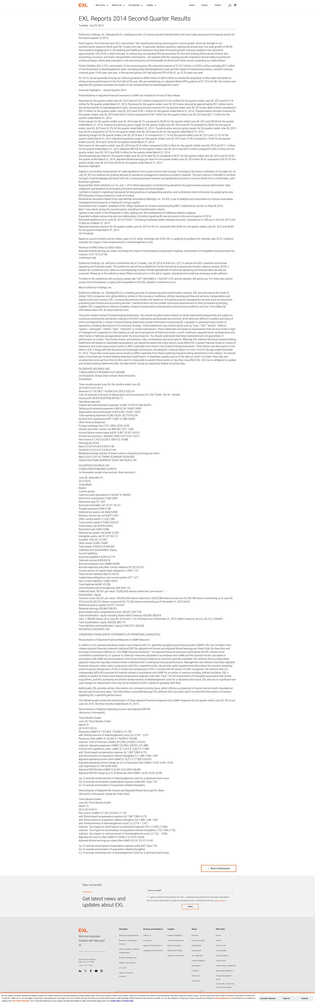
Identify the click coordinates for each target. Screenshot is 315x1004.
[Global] (233, 5)
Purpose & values (198, 940)
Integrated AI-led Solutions (153, 950)
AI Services (147, 940)
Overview (195, 935)
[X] (85, 970)
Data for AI (147, 935)
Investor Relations (198, 960)
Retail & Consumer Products (126, 975)
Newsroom (196, 976)
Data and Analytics (174, 945)
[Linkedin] (80, 970)
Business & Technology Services (128, 942)
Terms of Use (221, 945)
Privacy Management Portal (224, 978)
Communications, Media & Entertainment (129, 951)
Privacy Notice (219, 900)
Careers (204, 5)
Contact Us (196, 981)
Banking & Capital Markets (129, 935)
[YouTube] (96, 970)
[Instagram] (101, 970)
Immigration (196, 966)
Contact (218, 5)
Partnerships (196, 950)
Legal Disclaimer (222, 955)
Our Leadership (197, 955)
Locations (195, 971)
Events (192, 5)
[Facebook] (90, 970)
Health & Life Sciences (127, 963)
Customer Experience (175, 940)
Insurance (123, 968)
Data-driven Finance (174, 950)
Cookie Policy (221, 960)
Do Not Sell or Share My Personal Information (225, 986)
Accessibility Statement (224, 971)
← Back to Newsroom (219, 868)
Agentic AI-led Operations (152, 945)
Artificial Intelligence (174, 935)
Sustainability (196, 945)
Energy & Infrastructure (128, 958)
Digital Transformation (175, 955)
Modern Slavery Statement (226, 966)
